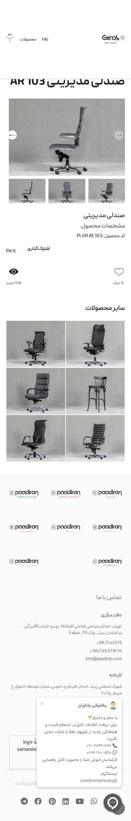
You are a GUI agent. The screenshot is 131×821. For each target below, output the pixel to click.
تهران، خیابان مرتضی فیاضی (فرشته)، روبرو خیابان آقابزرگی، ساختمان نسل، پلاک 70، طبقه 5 (72, 625)
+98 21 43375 (109, 639)
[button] (12, 136)
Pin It (11, 253)
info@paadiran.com (103, 655)
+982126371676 (106, 647)
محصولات (28, 41)
